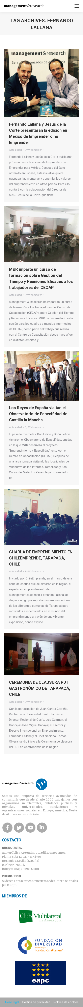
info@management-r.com (20, 869)
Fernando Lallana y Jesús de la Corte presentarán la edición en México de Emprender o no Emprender (38, 133)
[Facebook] (7, 828)
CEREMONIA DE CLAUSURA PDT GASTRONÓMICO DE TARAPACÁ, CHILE (39, 688)
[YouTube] (30, 828)
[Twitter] (19, 828)
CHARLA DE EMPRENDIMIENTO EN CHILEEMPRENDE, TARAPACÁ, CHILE (41, 558)
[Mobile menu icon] (77, 6)
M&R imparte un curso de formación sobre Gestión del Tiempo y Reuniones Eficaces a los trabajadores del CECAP (41, 278)
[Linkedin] (42, 828)
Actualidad (15, 149)
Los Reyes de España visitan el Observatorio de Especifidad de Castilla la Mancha (38, 413)
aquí (13, 885)
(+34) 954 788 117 (13, 865)
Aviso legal (12, 1002)
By (33, 149)
